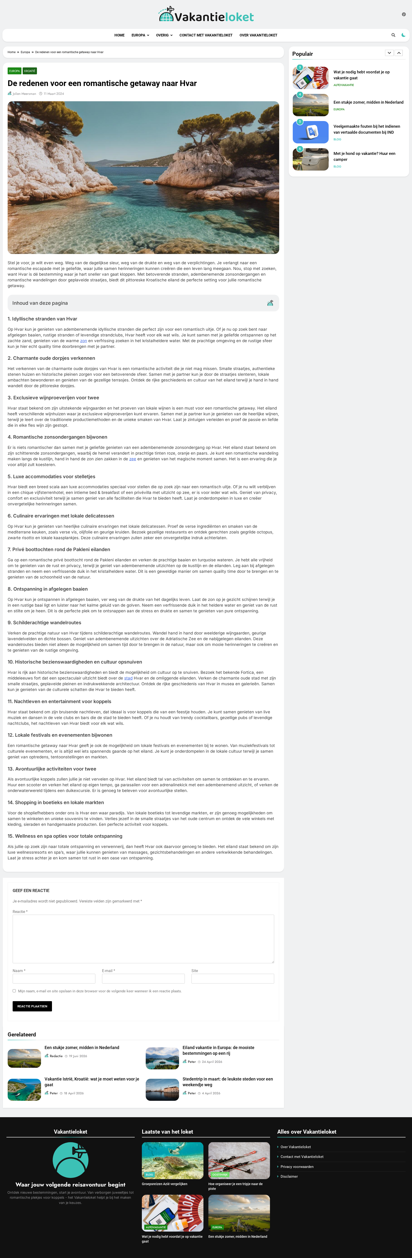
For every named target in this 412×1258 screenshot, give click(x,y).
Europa (138, 35)
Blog (337, 122)
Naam (19, 971)
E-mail (108, 971)
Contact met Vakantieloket (206, 35)
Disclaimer (289, 1176)
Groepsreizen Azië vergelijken (164, 1184)
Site (194, 971)
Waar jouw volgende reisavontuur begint (70, 1184)
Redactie (56, 1056)
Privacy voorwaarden (297, 1167)
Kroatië (29, 71)
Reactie (20, 911)
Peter (192, 1061)
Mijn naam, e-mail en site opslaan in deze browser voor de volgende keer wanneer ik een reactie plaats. (100, 991)
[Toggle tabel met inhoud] (270, 302)
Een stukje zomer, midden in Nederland (82, 1047)
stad (128, 678)
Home (119, 35)
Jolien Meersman (24, 93)
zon (83, 340)
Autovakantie (344, 68)
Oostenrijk (220, 1175)
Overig (162, 35)
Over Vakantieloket (258, 35)
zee (132, 459)
